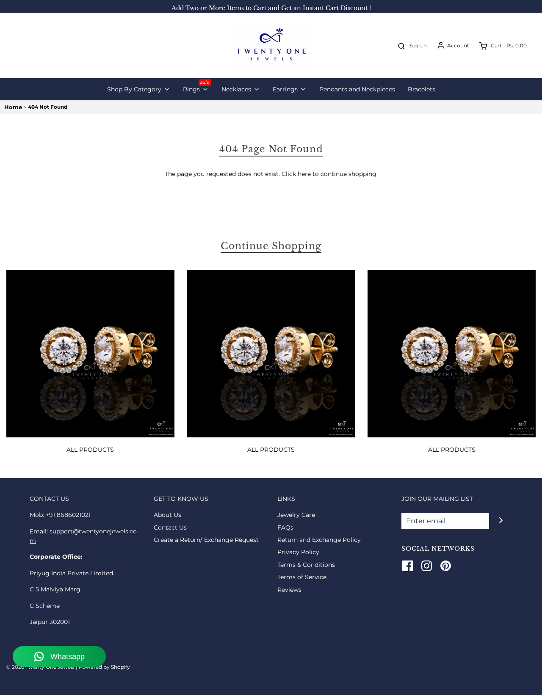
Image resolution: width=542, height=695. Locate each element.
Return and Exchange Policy (319, 540)
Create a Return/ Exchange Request (206, 540)
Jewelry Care (296, 515)
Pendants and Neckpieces (357, 89)
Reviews (289, 589)
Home (13, 107)
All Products (90, 449)
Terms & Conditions (306, 565)
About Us (167, 515)
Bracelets (421, 89)
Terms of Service (301, 577)
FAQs (285, 527)
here (304, 174)
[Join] (500, 520)
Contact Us (170, 527)
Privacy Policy (298, 552)
